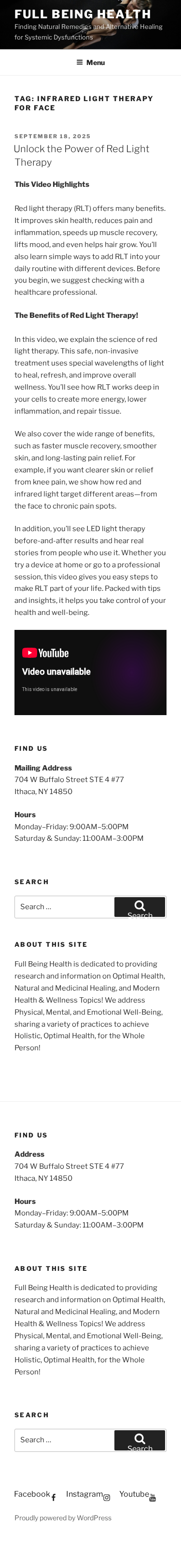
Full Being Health (83, 14)
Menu (95, 62)
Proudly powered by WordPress (62, 1518)
